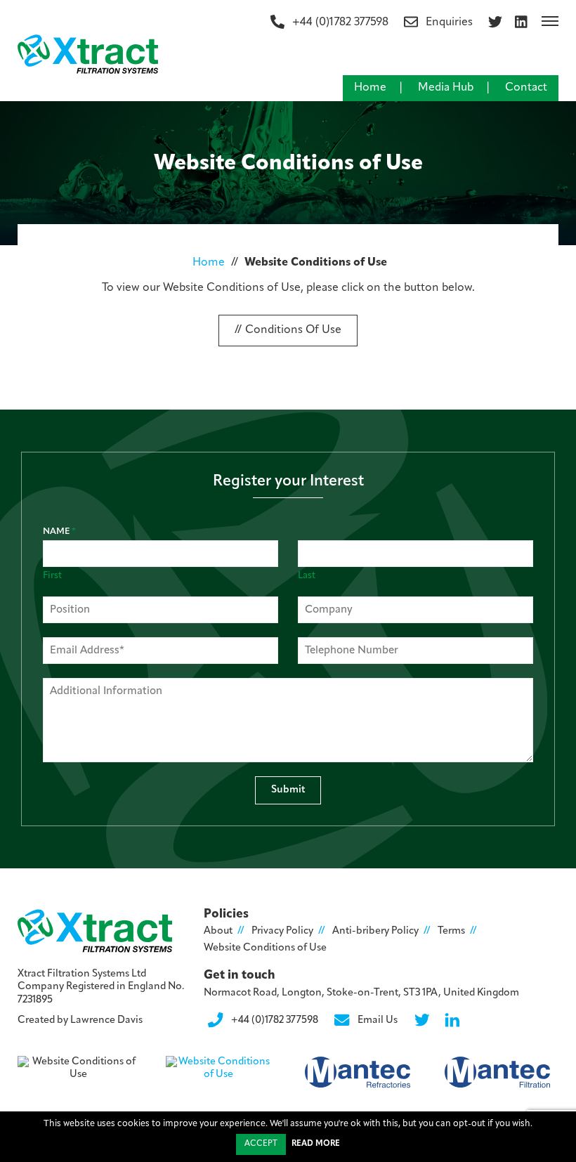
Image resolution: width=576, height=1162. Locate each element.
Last (306, 575)
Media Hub (445, 87)
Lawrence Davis (106, 1020)
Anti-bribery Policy (375, 931)
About (218, 931)
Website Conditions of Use (265, 948)
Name (59, 531)
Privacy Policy (282, 931)
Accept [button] (260, 1144)
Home (370, 87)
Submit (288, 790)
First (52, 575)
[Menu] (550, 21)
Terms (451, 931)
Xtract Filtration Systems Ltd (82, 974)
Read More (316, 1144)
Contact (526, 87)
